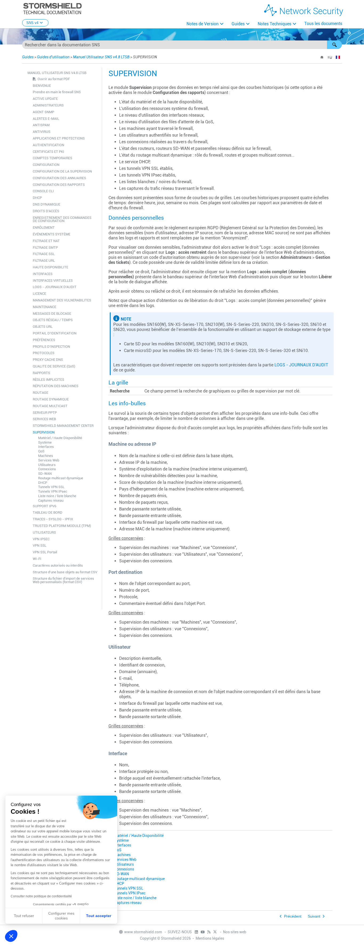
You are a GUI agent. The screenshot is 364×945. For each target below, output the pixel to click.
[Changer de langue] (338, 57)
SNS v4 (32, 23)
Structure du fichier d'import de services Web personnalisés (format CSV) (63, 580)
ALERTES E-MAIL (46, 119)
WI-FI (37, 559)
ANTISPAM (41, 125)
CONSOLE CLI (43, 191)
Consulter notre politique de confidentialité (41, 896)
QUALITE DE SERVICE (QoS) (54, 366)
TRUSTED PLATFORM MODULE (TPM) (62, 526)
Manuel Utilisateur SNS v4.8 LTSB (101, 57)
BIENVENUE (42, 86)
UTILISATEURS (44, 532)
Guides (238, 23)
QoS (41, 451)
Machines (45, 456)
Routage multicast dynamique (60, 478)
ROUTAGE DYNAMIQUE (51, 399)
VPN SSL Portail (45, 552)
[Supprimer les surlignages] (330, 57)
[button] (334, 44)
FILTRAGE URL (44, 261)
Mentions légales (210, 938)
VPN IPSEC (41, 539)
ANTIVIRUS (41, 132)
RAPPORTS (41, 373)
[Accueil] (322, 57)
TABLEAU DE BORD (47, 512)
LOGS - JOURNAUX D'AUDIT (54, 287)
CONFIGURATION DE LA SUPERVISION (62, 171)
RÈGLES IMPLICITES (48, 380)
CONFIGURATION (46, 165)
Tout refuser (24, 916)
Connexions (47, 469)
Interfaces (46, 447)
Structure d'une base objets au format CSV (65, 572)
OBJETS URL (42, 327)
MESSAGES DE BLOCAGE (52, 314)
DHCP (37, 198)
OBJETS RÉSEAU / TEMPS (53, 320)
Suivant (314, 916)
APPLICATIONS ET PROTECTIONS (59, 138)
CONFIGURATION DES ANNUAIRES (59, 178)
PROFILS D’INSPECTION (51, 347)
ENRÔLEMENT (44, 228)
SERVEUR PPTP (45, 413)
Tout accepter (98, 916)
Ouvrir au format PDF (54, 79)
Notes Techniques (274, 23)
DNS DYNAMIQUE (46, 204)
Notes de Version (203, 23)
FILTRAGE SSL (44, 254)
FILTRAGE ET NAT (46, 241)
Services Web (48, 460)
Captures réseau (50, 500)
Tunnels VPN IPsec (52, 491)
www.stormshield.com (143, 932)
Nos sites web (234, 932)
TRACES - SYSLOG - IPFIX (53, 519)
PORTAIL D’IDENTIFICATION (54, 333)
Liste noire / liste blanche (57, 496)
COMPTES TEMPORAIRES (52, 158)
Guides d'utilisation (53, 57)
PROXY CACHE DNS (48, 360)
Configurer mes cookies (61, 915)
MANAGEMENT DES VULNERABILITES (62, 300)
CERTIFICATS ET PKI (48, 152)
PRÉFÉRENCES (44, 340)
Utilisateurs (47, 465)
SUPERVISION (44, 432)
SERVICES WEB (44, 419)
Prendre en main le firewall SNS (57, 92)
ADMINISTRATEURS (48, 105)
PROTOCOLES (43, 353)
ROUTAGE (40, 393)
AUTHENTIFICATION (48, 145)
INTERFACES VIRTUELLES (53, 281)
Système (45, 442)
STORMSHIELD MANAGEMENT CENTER (63, 426)
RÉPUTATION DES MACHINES (55, 386)
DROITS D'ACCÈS (46, 211)
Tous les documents (323, 23)
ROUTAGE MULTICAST (50, 406)
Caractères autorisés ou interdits (58, 565)
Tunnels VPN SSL (51, 487)
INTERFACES (42, 274)
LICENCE (39, 294)
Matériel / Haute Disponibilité (60, 438)
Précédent (292, 916)
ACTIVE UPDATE (45, 99)
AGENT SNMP (43, 112)
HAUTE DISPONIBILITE (50, 267)
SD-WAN (45, 474)
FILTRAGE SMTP (45, 247)
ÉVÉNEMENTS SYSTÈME (51, 234)
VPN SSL (39, 545)
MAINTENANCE (44, 307)
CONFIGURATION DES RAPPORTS (59, 185)
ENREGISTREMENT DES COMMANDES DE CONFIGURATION (62, 219)
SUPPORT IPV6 (44, 506)
